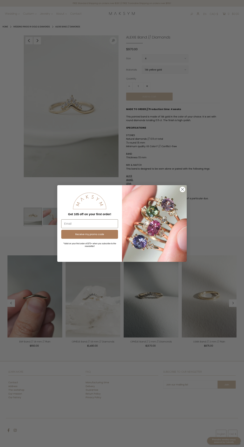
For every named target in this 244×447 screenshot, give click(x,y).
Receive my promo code (89, 234)
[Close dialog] (182, 189)
